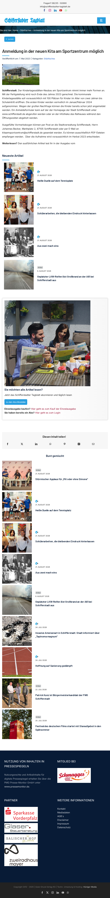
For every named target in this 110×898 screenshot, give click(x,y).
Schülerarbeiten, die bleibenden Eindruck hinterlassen (66, 213)
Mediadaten (63, 812)
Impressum (63, 823)
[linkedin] (55, 10)
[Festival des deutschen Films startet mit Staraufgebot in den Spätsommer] (17, 711)
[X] (21, 444)
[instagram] (50, 10)
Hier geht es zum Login (47, 412)
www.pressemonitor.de (16, 786)
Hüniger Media (90, 887)
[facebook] (44, 10)
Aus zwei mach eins (48, 245)
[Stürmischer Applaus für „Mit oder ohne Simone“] (17, 462)
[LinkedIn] (36, 444)
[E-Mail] (93, 444)
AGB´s (60, 816)
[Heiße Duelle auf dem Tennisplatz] (19, 164)
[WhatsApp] (50, 444)
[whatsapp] (66, 10)
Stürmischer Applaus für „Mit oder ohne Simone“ (61, 479)
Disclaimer (63, 819)
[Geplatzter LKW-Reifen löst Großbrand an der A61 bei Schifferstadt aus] (19, 261)
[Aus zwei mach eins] (19, 229)
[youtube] (60, 10)
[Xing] (78, 444)
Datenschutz (64, 827)
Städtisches (49, 58)
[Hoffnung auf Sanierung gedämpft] (17, 649)
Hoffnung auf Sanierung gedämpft (53, 665)
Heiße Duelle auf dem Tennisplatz (55, 180)
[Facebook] (7, 444)
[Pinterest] (64, 444)
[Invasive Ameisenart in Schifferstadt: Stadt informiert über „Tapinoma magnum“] (17, 618)
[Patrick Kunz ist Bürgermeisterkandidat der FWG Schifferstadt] (17, 680)
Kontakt (61, 808)
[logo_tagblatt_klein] (24, 18)
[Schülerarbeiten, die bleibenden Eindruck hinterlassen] (19, 196)
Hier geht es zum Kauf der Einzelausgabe (53, 408)
